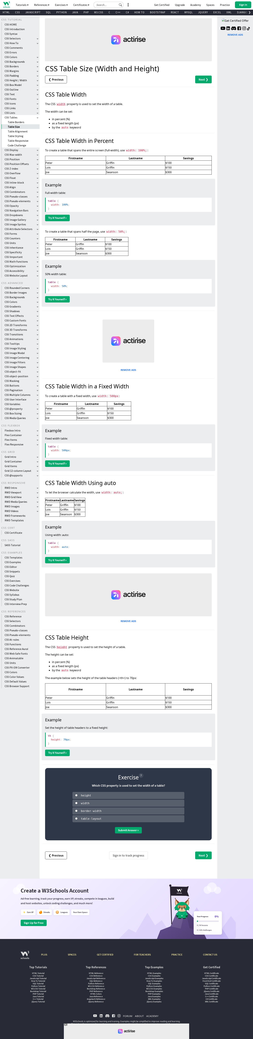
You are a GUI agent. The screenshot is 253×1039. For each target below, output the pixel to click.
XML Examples (154, 999)
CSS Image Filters (15, 362)
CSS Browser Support (17, 686)
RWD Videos (11, 511)
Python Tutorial (38, 986)
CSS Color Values (14, 676)
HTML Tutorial (38, 973)
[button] (120, 5)
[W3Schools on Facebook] (239, 29)
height (62, 647)
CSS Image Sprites (15, 224)
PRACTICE (176, 954)
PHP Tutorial (38, 994)
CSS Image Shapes (15, 367)
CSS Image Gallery (15, 219)
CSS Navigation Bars (16, 210)
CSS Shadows (12, 311)
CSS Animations (14, 339)
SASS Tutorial (12, 545)
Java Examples (154, 996)
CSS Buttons (12, 385)
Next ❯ (203, 79)
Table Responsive (18, 140)
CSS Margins (12, 71)
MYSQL (188, 12)
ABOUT (139, 1016)
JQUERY (203, 12)
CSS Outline (11, 89)
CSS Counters (12, 238)
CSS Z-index (11, 168)
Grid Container (13, 461)
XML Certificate (211, 1001)
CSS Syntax (11, 33)
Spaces (210, 5)
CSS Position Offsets (17, 164)
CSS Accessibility (14, 271)
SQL (48, 12)
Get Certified (161, 5)
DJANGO (242, 12)
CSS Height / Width (16, 80)
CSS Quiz (10, 576)
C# (127, 12)
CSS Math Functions (16, 261)
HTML (6, 12)
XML (229, 12)
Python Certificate (212, 986)
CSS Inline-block (14, 182)
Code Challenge (17, 145)
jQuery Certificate (211, 991)
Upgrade (180, 5)
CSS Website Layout (16, 275)
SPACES (72, 954)
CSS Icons (10, 103)
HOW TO (139, 12)
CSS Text (10, 94)
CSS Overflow (12, 173)
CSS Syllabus (12, 594)
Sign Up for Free (34, 923)
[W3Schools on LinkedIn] (228, 29)
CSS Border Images (16, 292)
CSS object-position (16, 376)
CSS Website (12, 590)
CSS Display (11, 150)
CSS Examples (13, 562)
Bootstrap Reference (96, 988)
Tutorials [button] (21, 5)
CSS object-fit (13, 371)
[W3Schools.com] (25, 956)
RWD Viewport (13, 492)
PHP (86, 12)
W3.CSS (98, 12)
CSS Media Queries (15, 418)
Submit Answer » (128, 830)
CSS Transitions (14, 334)
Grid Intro (10, 456)
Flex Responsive (14, 444)
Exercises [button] (60, 5)
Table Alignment (18, 131)
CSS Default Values (16, 681)
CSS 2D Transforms (16, 325)
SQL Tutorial (38, 983)
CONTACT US (210, 954)
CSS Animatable (14, 658)
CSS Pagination (14, 390)
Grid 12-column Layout (18, 470)
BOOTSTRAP (157, 12)
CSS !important (14, 257)
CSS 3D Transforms (16, 329)
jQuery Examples (154, 1001)
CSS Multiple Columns (17, 394)
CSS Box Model (13, 85)
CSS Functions (13, 644)
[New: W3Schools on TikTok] (248, 29)
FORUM (127, 1016)
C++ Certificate (211, 996)
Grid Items (11, 466)
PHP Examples (154, 994)
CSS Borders (12, 66)
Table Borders (16, 122)
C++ (118, 12)
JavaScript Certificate (211, 978)
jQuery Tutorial (38, 1001)
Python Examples (154, 986)
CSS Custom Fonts (15, 320)
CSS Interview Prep (16, 604)
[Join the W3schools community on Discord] (233, 29)
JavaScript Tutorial (38, 978)
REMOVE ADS (128, 370)
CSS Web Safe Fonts (16, 653)
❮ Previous (56, 79)
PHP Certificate (211, 988)
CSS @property (13, 408)
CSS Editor (11, 566)
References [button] (41, 5)
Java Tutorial (38, 996)
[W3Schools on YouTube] (222, 29)
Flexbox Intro (12, 430)
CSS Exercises (12, 580)
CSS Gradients (13, 306)
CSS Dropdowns (14, 215)
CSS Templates (13, 557)
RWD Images (12, 506)
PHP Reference (96, 991)
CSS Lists (10, 112)
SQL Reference (95, 981)
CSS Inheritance (14, 247)
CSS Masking (12, 381)
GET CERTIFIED (105, 954)
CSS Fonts (10, 99)
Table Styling (15, 136)
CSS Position (12, 159)
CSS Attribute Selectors (18, 229)
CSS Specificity (13, 252)
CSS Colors (11, 57)
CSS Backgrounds (15, 61)
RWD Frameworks (15, 515)
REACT (175, 12)
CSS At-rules (12, 639)
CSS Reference (13, 616)
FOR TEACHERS (142, 954)
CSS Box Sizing (13, 413)
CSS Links (10, 108)
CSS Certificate (13, 532)
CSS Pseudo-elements (17, 201)
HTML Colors (96, 994)
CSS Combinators (15, 192)
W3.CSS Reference (96, 986)
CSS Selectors (13, 38)
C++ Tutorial (38, 999)
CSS (17, 12)
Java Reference (96, 996)
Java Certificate (211, 994)
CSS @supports (14, 475)
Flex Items (11, 439)
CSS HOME (11, 24)
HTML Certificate (211, 973)
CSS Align (10, 187)
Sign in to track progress (128, 855)
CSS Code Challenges (17, 585)
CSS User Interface (15, 399)
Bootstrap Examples (154, 991)
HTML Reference (96, 973)
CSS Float (10, 178)
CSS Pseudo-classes (16, 196)
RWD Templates (14, 520)
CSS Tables (11, 117)
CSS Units (10, 243)
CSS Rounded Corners (17, 288)
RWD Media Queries (16, 501)
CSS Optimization (15, 266)
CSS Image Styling (15, 348)
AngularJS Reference (96, 999)
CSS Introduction (15, 29)
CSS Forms (11, 233)
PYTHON (61, 12)
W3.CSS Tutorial (38, 988)
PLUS (44, 954)
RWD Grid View (13, 497)
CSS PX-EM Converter (17, 667)
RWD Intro (11, 487)
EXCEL (217, 12)
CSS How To (11, 43)
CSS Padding (12, 75)
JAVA (75, 12)
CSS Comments (14, 47)
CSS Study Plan (13, 599)
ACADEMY (152, 1016)
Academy (195, 5)
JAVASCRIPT (33, 12)
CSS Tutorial (38, 975)
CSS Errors (11, 52)
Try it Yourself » (57, 218)
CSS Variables (12, 404)
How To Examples (154, 981)
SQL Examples (154, 983)
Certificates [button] (80, 5)
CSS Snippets (12, 571)
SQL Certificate (211, 983)
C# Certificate (211, 999)
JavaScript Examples (154, 978)
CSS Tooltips (12, 343)
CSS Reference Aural (16, 649)
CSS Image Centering (17, 357)
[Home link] (6, 4)
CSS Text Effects (14, 315)
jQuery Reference (96, 1001)
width (61, 104)
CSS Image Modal (15, 353)
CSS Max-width (13, 154)
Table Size (14, 126)
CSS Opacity (12, 205)
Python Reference (96, 983)
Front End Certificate (212, 981)
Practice (225, 5)
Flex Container (13, 435)
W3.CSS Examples (154, 988)
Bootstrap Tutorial (38, 991)
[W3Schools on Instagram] (244, 29)
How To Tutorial (38, 981)
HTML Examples (154, 973)
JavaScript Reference (96, 978)
